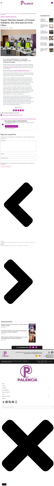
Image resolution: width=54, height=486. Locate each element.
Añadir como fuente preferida (11, 126)
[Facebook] (49, 352)
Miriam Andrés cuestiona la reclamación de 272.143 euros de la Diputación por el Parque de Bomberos (14, 337)
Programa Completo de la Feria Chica (21, 70)
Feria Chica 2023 (19, 107)
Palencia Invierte (6, 392)
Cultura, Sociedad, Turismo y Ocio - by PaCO (8, 13)
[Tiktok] (9, 402)
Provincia (4, 387)
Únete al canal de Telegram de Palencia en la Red (12, 115)
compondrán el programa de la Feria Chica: (12, 67)
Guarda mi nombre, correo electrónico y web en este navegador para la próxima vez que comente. (17, 163)
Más (3, 394)
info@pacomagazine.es (49, 357)
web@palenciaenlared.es (49, 354)
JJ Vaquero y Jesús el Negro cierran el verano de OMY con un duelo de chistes (14, 325)
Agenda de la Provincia (18, 13)
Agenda (3, 398)
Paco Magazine (5, 390)
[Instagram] (13, 402)
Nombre (2, 153)
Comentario (3, 140)
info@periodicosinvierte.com (49, 356)
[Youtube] (16, 402)
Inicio (1, 13)
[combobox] (27, 407)
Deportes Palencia (6, 396)
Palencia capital (13, 16)
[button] (14, 110)
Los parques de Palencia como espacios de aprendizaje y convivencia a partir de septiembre (14, 331)
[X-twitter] (52, 352)
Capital (3, 385)
